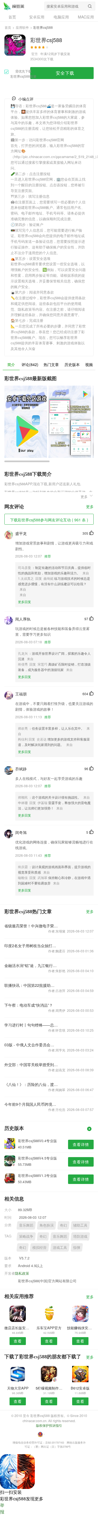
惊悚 (76, 1247)
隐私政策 (22, 1273)
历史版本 (72, 364)
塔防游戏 (80, 1236)
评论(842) (30, 364)
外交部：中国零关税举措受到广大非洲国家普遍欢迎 (31, 1064)
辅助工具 (80, 1225)
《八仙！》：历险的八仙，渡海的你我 (31, 1084)
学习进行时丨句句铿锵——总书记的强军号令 (31, 1025)
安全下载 (65, 73)
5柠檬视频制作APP (49, 1388)
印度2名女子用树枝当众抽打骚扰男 (31, 945)
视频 (89, 364)
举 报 (2, 1508)
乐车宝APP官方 (49, 1327)
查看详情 (81, 1144)
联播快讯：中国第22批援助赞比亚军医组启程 (31, 985)
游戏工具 (60, 1247)
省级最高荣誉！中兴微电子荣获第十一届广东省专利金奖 (31, 925)
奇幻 (63, 1225)
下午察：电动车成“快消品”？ (28, 1005)
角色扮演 (46, 1225)
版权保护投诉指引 (49, 1425)
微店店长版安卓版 (17, 1327)
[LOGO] (14, 6)
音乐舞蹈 (26, 1225)
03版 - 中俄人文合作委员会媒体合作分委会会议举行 (31, 1044)
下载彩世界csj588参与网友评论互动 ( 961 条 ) (49, 519)
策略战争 (26, 1236)
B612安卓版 (80, 1388)
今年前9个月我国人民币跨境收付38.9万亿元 (31, 1104)
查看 (18, 1341)
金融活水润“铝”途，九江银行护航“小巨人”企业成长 (31, 965)
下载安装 (63, 53)
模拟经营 (39, 1247)
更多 (90, 507)
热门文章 (51, 364)
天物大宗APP (18, 1388)
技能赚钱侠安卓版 (80, 1327)
